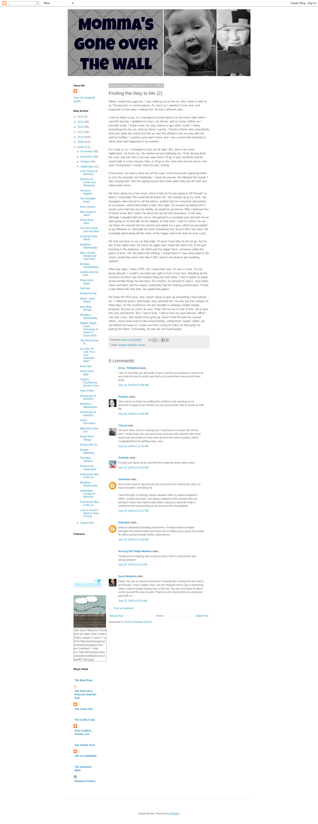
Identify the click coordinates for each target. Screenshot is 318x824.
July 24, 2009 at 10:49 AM (133, 413)
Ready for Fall (88, 293)
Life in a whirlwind (85, 755)
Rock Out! (86, 366)
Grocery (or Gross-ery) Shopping (88, 182)
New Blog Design (86, 308)
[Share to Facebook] (163, 340)
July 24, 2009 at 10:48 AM (133, 385)
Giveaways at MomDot (88, 397)
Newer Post (116, 615)
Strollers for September (88, 468)
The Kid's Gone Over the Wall (89, 230)
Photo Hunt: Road (87, 282)
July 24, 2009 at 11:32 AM (133, 446)
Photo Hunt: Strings (87, 438)
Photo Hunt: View (87, 221)
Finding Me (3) (88, 444)
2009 (80, 141)
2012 (80, 126)
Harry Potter (87, 390)
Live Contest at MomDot (89, 173)
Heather (123, 396)
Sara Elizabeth (127, 576)
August (84, 522)
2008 (80, 147)
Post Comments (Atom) (138, 621)
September (87, 166)
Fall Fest (85, 288)
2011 (80, 132)
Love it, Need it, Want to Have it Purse (89, 513)
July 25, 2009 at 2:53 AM (132, 600)
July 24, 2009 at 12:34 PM (133, 539)
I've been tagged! (86, 192)
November (86, 156)
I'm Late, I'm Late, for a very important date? (87, 355)
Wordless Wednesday (88, 246)
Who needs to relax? (88, 213)
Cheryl (122, 425)
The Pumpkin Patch (88, 200)
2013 (80, 121)
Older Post (202, 615)
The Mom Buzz (84, 680)
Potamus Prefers (85, 781)
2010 (80, 137)
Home (159, 615)
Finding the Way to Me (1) (89, 503)
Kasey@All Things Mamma (135, 551)
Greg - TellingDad (128, 368)
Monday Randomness (89, 266)
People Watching (87, 451)
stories (142, 345)
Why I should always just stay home (88, 256)
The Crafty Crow (85, 719)
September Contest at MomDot (87, 494)
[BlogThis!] (155, 340)
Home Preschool (87, 422)
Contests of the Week (89, 238)
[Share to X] (159, 340)
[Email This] (151, 340)
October (85, 161)
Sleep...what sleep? (87, 300)
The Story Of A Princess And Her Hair (85, 695)
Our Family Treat (85, 745)
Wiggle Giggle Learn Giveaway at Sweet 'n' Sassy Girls (89, 329)
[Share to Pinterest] (167, 340)
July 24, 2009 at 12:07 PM (133, 510)
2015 (80, 116)
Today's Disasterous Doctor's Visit (89, 382)
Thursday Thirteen (86, 459)
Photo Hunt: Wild (87, 373)
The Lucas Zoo (84, 709)
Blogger (174, 813)
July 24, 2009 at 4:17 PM (132, 564)
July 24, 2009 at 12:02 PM (133, 467)
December (86, 151)
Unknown (124, 479)
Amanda (123, 457)
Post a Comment (123, 608)
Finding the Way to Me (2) (89, 476)
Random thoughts (128, 345)
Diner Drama (87, 206)
